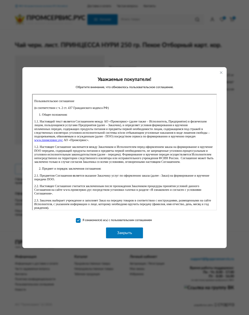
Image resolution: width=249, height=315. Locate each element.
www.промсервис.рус (48, 140)
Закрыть (124, 233)
